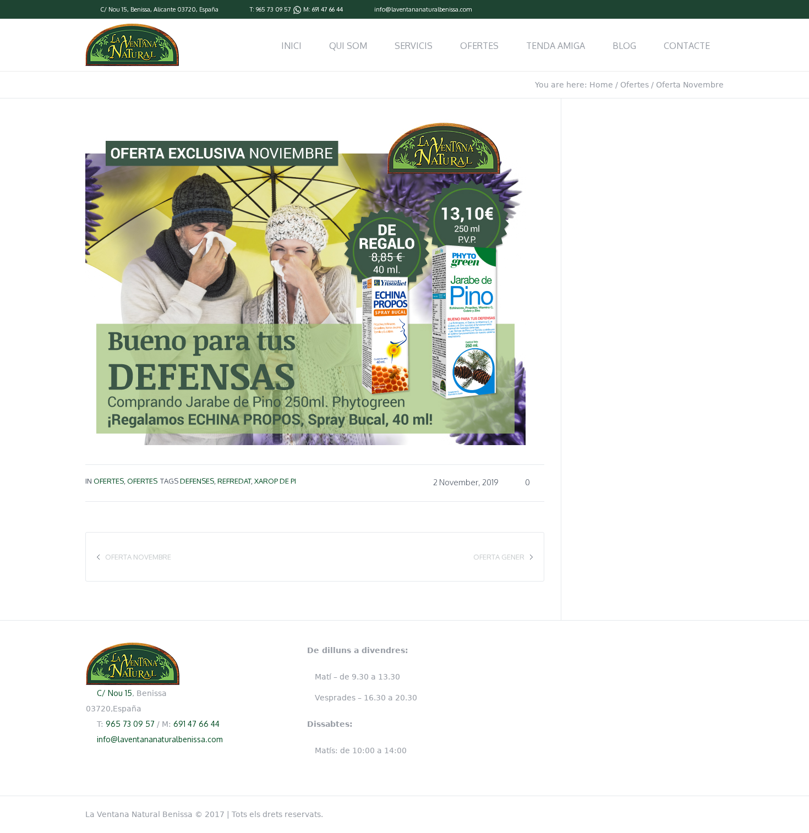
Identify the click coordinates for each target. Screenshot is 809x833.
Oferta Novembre (138, 556)
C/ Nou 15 (113, 9)
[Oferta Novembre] (305, 279)
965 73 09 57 (273, 9)
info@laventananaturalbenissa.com (423, 9)
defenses (197, 480)
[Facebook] (718, 9)
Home (601, 84)
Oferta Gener (498, 556)
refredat (234, 480)
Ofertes (634, 84)
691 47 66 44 (327, 9)
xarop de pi (275, 480)
